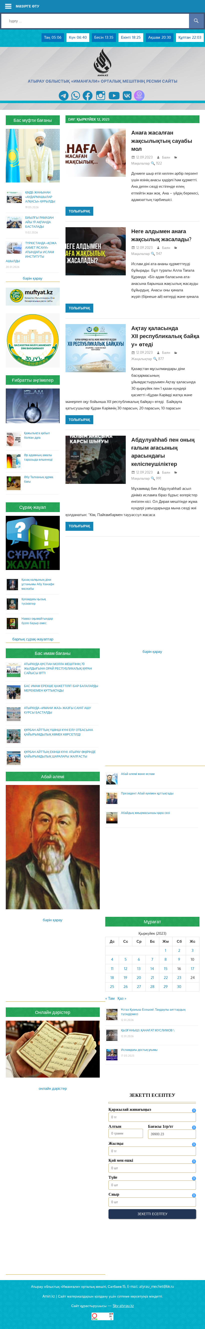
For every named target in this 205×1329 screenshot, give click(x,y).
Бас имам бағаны (52, 653)
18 (112, 977)
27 (139, 986)
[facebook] (87, 101)
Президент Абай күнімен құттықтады (147, 793)
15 (166, 968)
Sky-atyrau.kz (123, 1306)
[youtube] (114, 101)
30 (179, 986)
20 (139, 977)
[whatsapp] (75, 101)
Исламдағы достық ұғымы (139, 1050)
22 (166, 977)
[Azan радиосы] (139, 101)
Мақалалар (140, 163)
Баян (166, 157)
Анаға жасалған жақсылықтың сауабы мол (161, 140)
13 (138, 968)
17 (192, 968)
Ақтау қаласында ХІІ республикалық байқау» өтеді (165, 336)
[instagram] (101, 101)
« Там (109, 998)
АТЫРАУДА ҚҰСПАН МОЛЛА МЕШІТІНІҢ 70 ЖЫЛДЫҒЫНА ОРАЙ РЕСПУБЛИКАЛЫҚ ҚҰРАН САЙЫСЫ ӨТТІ (58, 668)
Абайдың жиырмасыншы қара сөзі (145, 813)
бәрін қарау (32, 278)
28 (152, 986)
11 (112, 968)
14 (152, 968)
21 (152, 977)
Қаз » (122, 998)
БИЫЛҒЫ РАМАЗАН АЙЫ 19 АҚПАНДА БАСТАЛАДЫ (39, 222)
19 (125, 977)
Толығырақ (79, 211)
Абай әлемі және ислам (137, 774)
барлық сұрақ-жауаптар (32, 639)
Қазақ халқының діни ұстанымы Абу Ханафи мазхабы (38, 584)
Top (193, 1317)
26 (126, 986)
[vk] (127, 101)
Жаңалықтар (141, 359)
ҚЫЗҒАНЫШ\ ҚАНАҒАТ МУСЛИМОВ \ (147, 1030)
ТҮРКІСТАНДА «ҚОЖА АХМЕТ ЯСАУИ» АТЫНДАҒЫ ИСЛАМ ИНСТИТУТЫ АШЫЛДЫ (31, 252)
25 (112, 986)
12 (125, 968)
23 (179, 977)
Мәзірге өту (27, 6)
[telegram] (63, 101)
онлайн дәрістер (53, 1088)
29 (166, 986)
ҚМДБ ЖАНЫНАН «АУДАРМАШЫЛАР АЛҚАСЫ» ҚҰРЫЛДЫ (40, 196)
